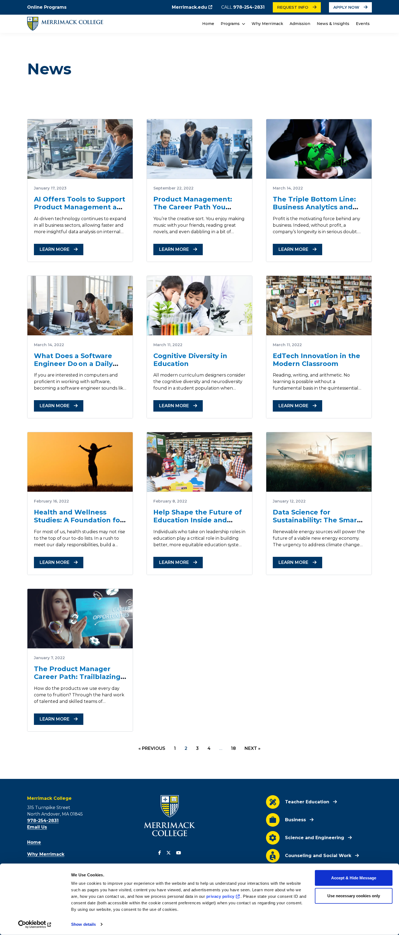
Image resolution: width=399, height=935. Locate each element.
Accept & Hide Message (353, 878)
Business (295, 819)
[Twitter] (168, 853)
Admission (300, 23)
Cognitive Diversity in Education (190, 360)
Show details (83, 924)
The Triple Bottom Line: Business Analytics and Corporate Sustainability (315, 207)
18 (233, 748)
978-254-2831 (249, 7)
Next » (253, 748)
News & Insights (333, 23)
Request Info (292, 7)
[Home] (65, 24)
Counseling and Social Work (318, 855)
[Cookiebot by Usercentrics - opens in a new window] (35, 924)
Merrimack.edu (189, 7)
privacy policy (220, 896)
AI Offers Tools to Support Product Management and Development (80, 207)
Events (363, 23)
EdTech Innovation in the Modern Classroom (316, 360)
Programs (231, 23)
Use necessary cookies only (353, 895)
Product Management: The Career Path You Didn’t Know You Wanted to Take (197, 210)
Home (208, 23)
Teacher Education (307, 801)
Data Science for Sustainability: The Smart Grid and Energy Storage (316, 520)
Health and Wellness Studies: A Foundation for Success (78, 520)
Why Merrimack (267, 23)
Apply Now (346, 7)
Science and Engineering (314, 837)
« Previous (151, 748)
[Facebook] (159, 853)
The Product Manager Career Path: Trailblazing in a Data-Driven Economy (79, 676)
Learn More (54, 249)
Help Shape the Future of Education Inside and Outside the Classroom (197, 520)
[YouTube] (178, 853)
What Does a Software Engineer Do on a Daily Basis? (73, 363)
